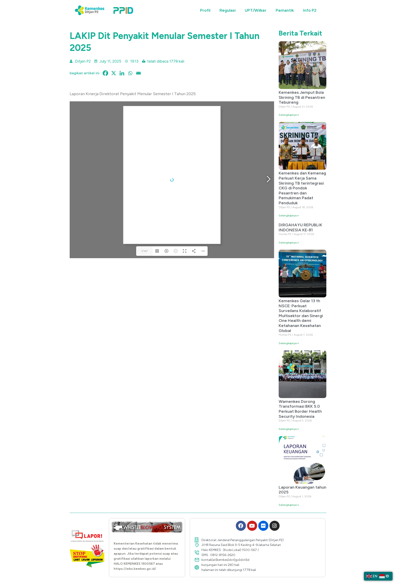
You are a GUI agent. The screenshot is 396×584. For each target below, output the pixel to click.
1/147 (144, 251)
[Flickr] (263, 526)
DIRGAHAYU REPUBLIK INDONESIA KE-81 (300, 227)
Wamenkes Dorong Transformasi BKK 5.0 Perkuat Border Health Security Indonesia (300, 409)
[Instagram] (275, 526)
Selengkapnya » (289, 114)
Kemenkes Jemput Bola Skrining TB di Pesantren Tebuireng (302, 97)
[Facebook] (105, 73)
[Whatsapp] (130, 73)
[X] (113, 73)
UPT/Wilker (256, 10)
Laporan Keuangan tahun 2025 (302, 490)
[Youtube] (252, 526)
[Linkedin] (122, 73)
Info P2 (309, 10)
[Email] (138, 73)
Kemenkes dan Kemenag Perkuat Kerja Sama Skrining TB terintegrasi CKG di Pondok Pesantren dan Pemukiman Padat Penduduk (302, 188)
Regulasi (228, 10)
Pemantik (285, 10)
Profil (205, 10)
